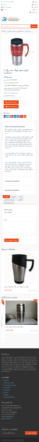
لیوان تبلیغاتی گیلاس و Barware (15, 31)
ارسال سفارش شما (11, 240)
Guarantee (7, 387)
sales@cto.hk (9, 416)
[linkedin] (15, 116)
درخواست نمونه (12, 106)
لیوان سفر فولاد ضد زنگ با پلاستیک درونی (15, 287)
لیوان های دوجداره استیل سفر (11, 327)
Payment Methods (9, 397)
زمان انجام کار (9, 203)
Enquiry (6, 197)
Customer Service (9, 383)
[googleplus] (11, 116)
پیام (5, 220)
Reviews (14, 197)
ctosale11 (9, 419)
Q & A (21, 197)
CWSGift (3, 31)
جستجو (34, 26)
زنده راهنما (35, 12)
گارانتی (36, 7)
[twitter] (8, 116)
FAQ (36, 10)
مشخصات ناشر (9, 200)
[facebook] (5, 116)
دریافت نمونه (31, 290)
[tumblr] (18, 116)
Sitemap (6, 395)
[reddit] (25, 116)
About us (6, 380)
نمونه (36, 2)
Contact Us (7, 390)
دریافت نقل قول (12, 102)
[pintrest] (21, 116)
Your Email (8, 212)
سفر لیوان (27, 31)
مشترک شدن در (31, 433)
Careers (6, 392)
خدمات (36, 4)
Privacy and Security (10, 385)
